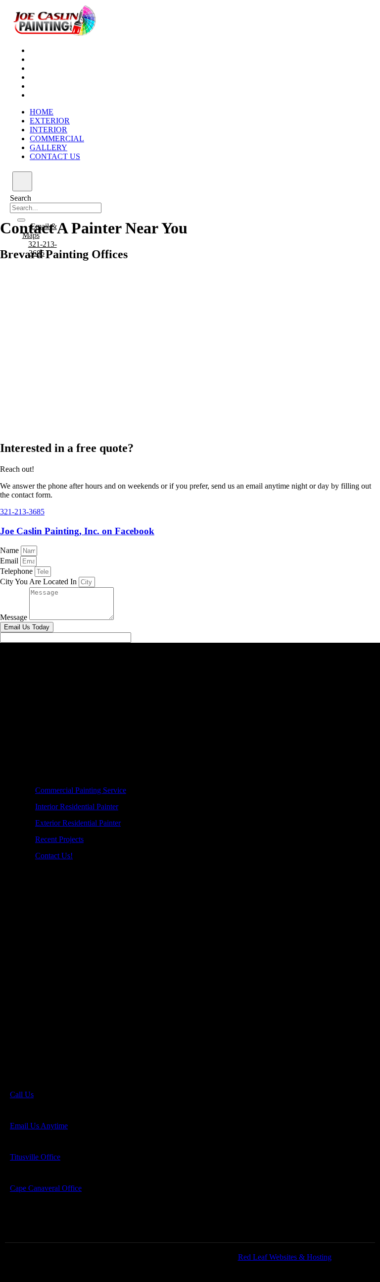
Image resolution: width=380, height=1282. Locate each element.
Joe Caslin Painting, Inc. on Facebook (77, 531)
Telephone (17, 571)
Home (41, 50)
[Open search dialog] (22, 181)
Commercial (57, 77)
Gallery (48, 86)
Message (14, 617)
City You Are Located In (39, 581)
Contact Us (55, 95)
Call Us (22, 1094)
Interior (48, 68)
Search (20, 198)
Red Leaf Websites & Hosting (285, 1257)
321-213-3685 (22, 511)
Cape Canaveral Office (46, 1188)
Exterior (50, 59)
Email (10, 561)
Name (10, 550)
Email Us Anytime (39, 1125)
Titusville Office (35, 1157)
